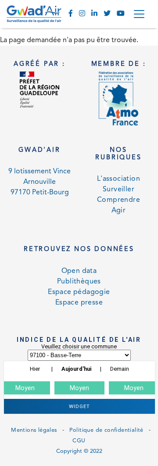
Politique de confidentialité (106, 430)
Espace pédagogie (79, 292)
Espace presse (79, 302)
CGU (78, 441)
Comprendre (118, 200)
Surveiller (118, 189)
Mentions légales (34, 430)
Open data (79, 271)
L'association (118, 179)
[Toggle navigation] (139, 14)
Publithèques (79, 281)
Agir (118, 210)
